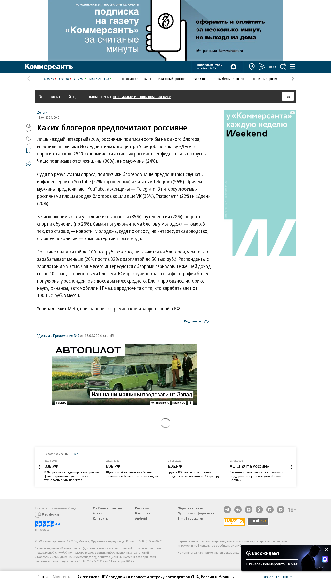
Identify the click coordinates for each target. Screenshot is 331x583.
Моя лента (62, 576)
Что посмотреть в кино (135, 79)
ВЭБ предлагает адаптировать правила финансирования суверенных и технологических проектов (72, 476)
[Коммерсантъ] (49, 66)
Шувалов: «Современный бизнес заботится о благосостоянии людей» (132, 474)
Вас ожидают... (267, 553)
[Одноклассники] (259, 509)
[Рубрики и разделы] (292, 66)
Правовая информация (196, 513)
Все (75, 454)
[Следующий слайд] (291, 467)
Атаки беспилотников (229, 79)
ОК (288, 96)
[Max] (280, 509)
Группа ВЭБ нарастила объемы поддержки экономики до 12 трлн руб (194, 474)
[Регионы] (252, 66)
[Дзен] (248, 509)
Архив (97, 513)
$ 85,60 (49, 79)
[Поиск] (283, 66)
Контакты (101, 518)
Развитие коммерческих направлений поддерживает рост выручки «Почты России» (256, 476)
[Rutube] (270, 509)
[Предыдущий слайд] (39, 467)
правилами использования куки (142, 96)
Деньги (42, 112)
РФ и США (199, 79)
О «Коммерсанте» (107, 508)
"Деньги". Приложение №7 (58, 335)
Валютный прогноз (171, 79)
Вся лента (271, 576)
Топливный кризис (264, 79)
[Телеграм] (227, 509)
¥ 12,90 (79, 79)
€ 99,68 (64, 79)
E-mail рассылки (190, 518)
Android (141, 518)
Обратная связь (190, 508)
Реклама (142, 508)
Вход (273, 66)
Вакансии (142, 513)
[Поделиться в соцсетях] (29, 164)
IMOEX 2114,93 (98, 79)
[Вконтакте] (238, 509)
